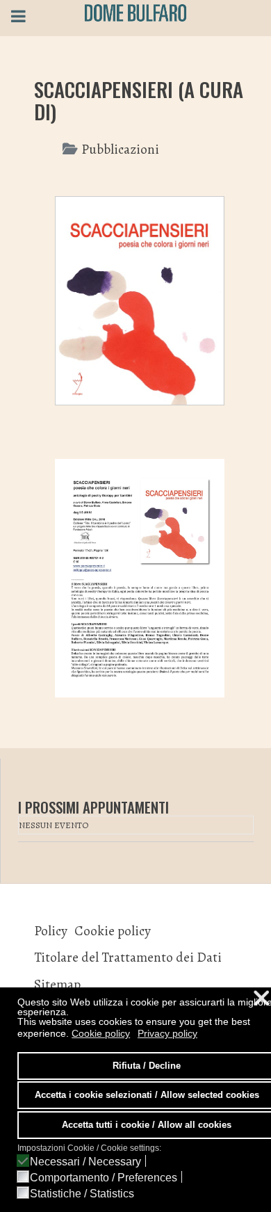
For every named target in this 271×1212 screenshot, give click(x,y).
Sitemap (57, 984)
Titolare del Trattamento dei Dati (128, 957)
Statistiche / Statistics (82, 1194)
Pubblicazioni (120, 149)
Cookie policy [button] (101, 1033)
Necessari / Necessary (85, 1162)
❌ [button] (261, 998)
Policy (50, 930)
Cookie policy (112, 930)
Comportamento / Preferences (103, 1178)
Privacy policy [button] (167, 1033)
